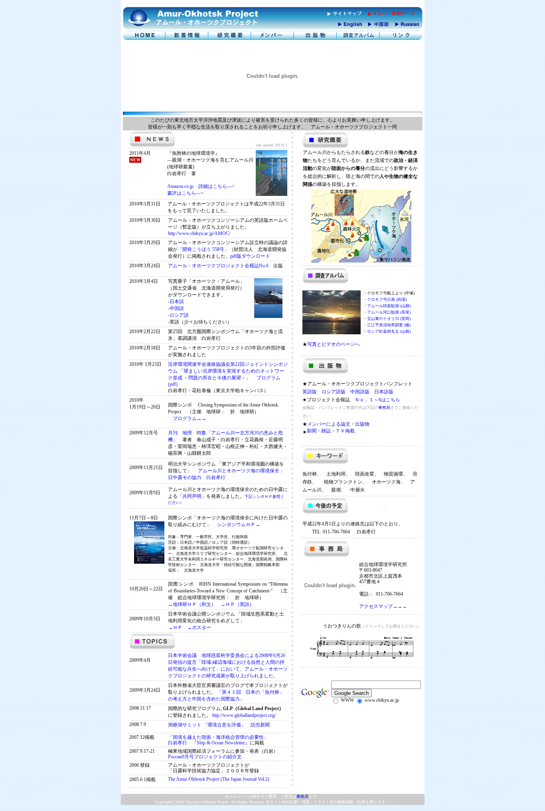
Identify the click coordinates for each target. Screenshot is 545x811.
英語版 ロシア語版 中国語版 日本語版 (347, 392)
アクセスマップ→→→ (383, 606)
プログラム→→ (187, 418)
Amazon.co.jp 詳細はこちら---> (201, 186)
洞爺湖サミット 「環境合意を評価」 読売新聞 (219, 725)
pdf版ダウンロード (250, 256)
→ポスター (199, 627)
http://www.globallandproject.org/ (244, 715)
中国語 (177, 308)
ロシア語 (179, 315)
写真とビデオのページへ (333, 344)
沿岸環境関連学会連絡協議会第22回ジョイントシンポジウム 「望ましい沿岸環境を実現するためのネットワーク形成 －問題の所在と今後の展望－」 (228, 371)
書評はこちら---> (185, 193)
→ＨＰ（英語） (237, 604)
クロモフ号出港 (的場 (386, 299)
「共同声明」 (192, 496)
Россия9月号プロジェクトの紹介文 (205, 757)
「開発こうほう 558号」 (203, 249)
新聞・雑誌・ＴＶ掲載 (331, 431)
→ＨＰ (177, 627)
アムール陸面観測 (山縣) (389, 306)
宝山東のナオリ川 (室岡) (389, 318)
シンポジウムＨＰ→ (235, 524)
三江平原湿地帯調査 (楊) (389, 325)
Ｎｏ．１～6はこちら (377, 400)
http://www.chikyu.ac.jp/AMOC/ (199, 233)
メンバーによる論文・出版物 (338, 424)
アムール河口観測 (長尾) (389, 312)
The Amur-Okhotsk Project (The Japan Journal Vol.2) (218, 779)
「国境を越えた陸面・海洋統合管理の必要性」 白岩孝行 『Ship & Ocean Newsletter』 (218, 740)
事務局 (384, 407)
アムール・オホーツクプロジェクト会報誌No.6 (220, 265)
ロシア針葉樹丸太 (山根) (389, 331)
